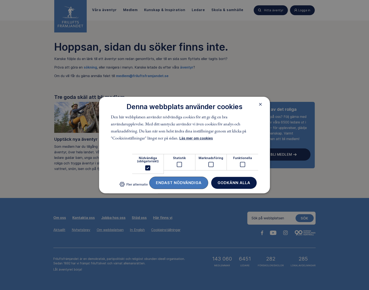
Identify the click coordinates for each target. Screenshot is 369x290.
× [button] (260, 104)
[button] (133, 186)
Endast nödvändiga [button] (179, 182)
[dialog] (184, 145)
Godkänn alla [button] (234, 182)
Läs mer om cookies (196, 138)
